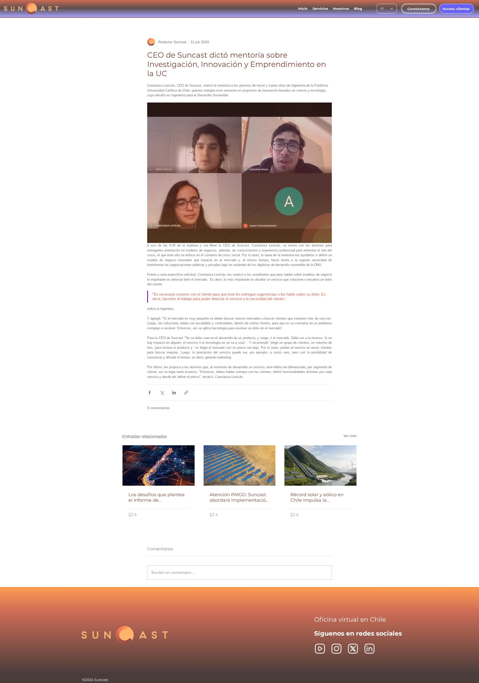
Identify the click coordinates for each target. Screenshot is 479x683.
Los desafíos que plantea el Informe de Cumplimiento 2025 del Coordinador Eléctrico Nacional (156, 497)
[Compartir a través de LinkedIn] (174, 392)
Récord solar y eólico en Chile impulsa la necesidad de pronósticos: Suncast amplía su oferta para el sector (319, 497)
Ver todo (350, 436)
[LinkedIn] (369, 649)
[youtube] (320, 649)
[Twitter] (353, 649)
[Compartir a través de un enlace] (186, 392)
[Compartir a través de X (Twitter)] (161, 392)
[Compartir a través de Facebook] (149, 392)
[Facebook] (336, 649)
